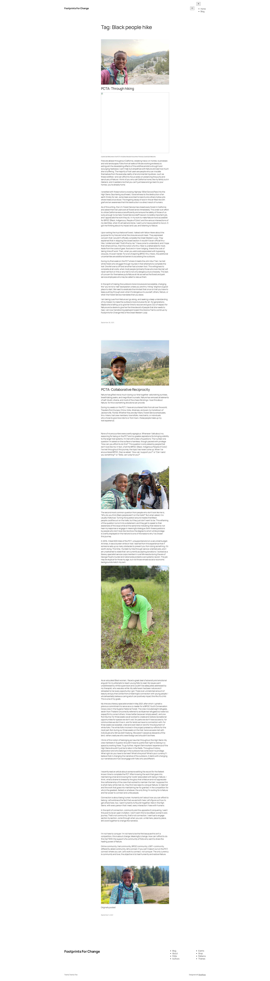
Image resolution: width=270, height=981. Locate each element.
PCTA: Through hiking (117, 88)
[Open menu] (192, 8)
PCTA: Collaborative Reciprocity (125, 389)
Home (203, 8)
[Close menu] (198, 4)
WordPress (202, 975)
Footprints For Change (76, 8)
